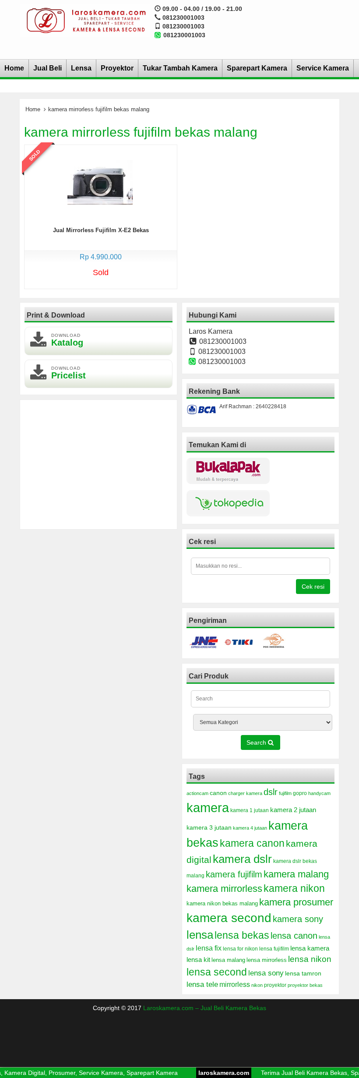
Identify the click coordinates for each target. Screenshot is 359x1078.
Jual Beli (47, 68)
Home (14, 68)
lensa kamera (309, 948)
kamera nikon (294, 888)
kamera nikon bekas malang (222, 904)
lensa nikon (309, 959)
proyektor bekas (305, 985)
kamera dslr (242, 859)
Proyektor (117, 68)
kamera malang (296, 874)
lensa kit (198, 959)
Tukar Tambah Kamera (180, 68)
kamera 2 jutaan (293, 809)
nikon (257, 985)
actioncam (197, 793)
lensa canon (294, 935)
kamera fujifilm (234, 874)
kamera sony (298, 919)
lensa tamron (303, 973)
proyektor (275, 985)
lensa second (217, 972)
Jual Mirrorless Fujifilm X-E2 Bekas (101, 230)
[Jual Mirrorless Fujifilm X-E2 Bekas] (100, 181)
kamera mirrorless (224, 888)
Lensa (81, 68)
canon (218, 792)
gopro (300, 793)
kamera (208, 807)
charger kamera (245, 793)
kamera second (229, 918)
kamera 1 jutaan (249, 810)
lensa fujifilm (274, 949)
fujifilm (285, 793)
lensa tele (202, 984)
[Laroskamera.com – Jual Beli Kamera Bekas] (85, 20)
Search (257, 742)
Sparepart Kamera (257, 68)
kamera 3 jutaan (209, 827)
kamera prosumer (296, 902)
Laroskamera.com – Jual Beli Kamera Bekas (204, 1007)
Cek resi (313, 586)
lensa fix (209, 948)
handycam (319, 793)
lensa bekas (242, 935)
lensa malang (228, 960)
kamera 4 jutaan (250, 828)
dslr (271, 792)
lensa (200, 935)
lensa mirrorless (266, 960)
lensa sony (266, 973)
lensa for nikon (240, 948)
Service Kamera (322, 68)
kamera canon (252, 843)
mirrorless (234, 984)
